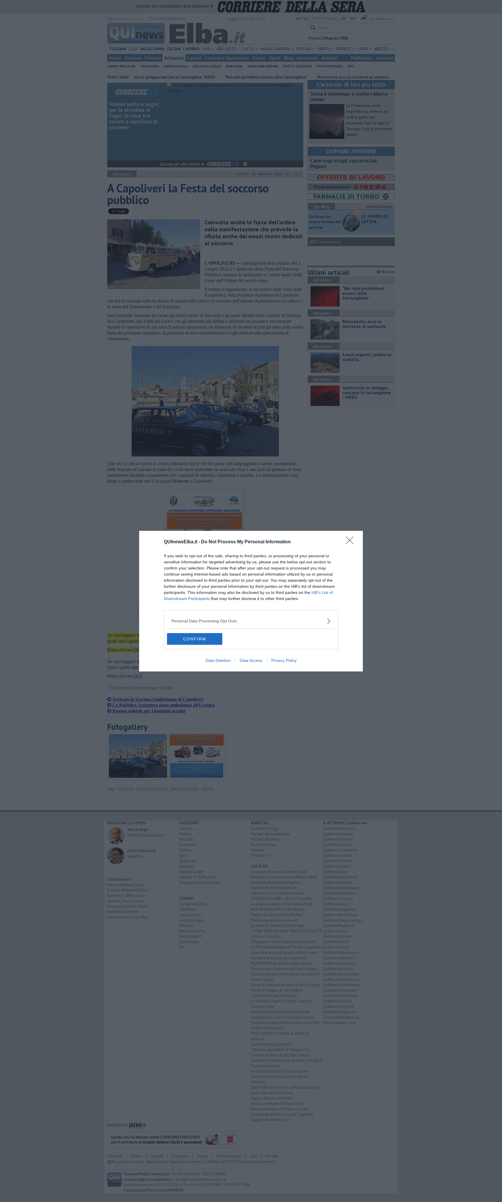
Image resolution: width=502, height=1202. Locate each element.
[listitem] (251, 621)
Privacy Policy (284, 660)
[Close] (351, 542)
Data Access (251, 660)
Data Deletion (218, 660)
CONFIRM (194, 639)
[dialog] (251, 601)
